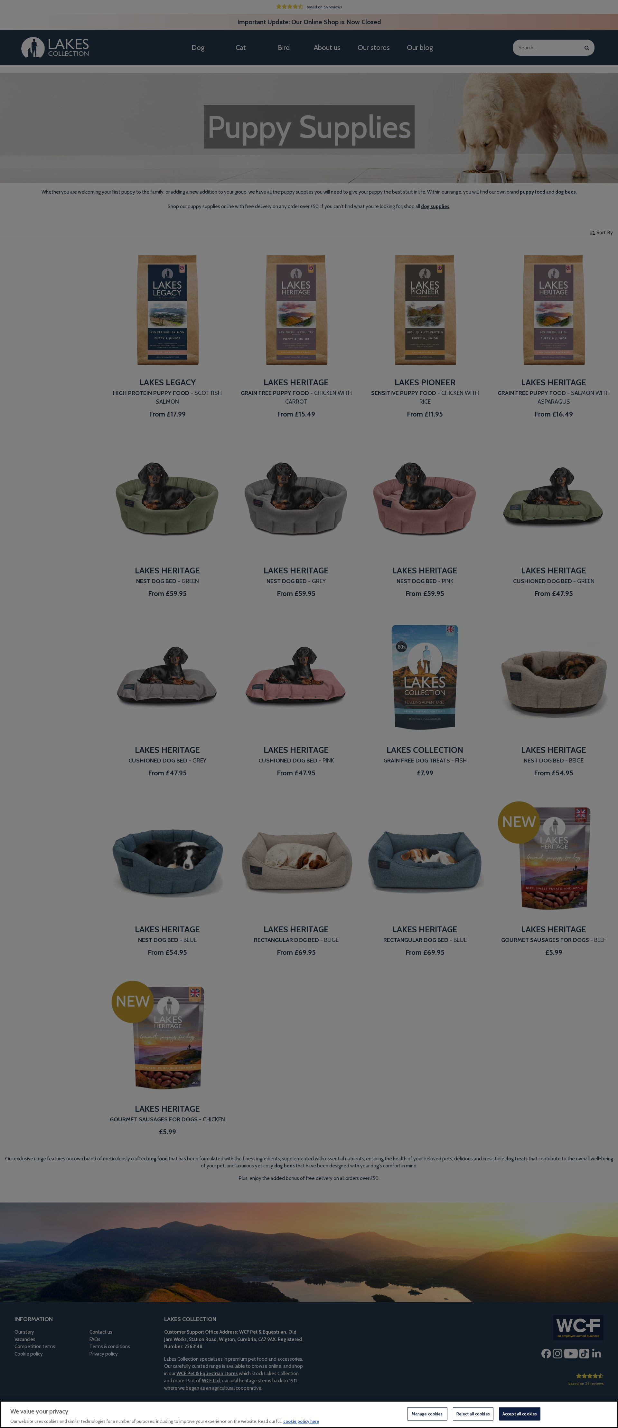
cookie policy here (301, 1421)
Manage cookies (427, 1413)
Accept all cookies (519, 1413)
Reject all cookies (473, 1413)
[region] (309, 1414)
